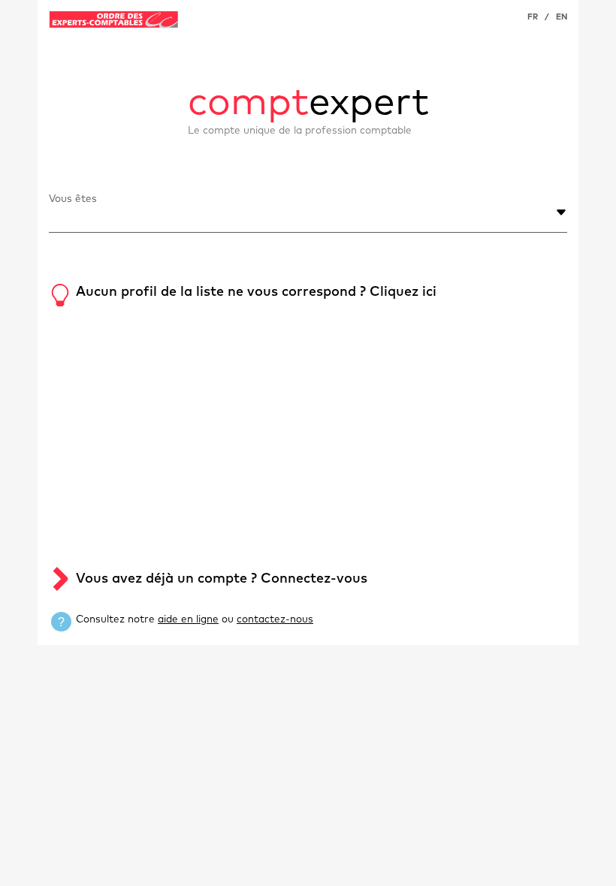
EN (561, 17)
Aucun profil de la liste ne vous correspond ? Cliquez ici (256, 292)
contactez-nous (275, 619)
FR (532, 17)
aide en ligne (188, 619)
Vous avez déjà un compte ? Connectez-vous (221, 579)
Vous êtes (73, 199)
